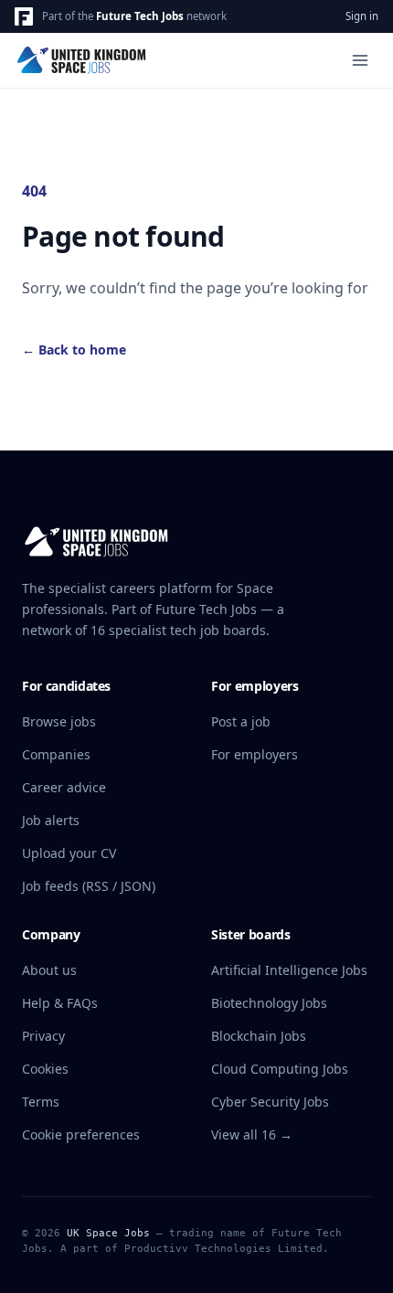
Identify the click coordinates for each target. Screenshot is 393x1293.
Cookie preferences (81, 1134)
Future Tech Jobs (140, 16)
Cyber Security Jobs (270, 1101)
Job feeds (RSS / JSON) (88, 886)
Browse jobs (59, 721)
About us (49, 970)
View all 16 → (251, 1134)
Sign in (361, 16)
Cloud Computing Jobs (279, 1068)
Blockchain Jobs (258, 1035)
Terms (40, 1101)
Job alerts (51, 820)
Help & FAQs (60, 1003)
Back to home (74, 349)
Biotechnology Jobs (269, 1003)
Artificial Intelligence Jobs (289, 970)
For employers (254, 754)
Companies (56, 754)
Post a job (241, 721)
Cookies (45, 1068)
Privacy (43, 1035)
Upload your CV (69, 853)
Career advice (64, 787)
